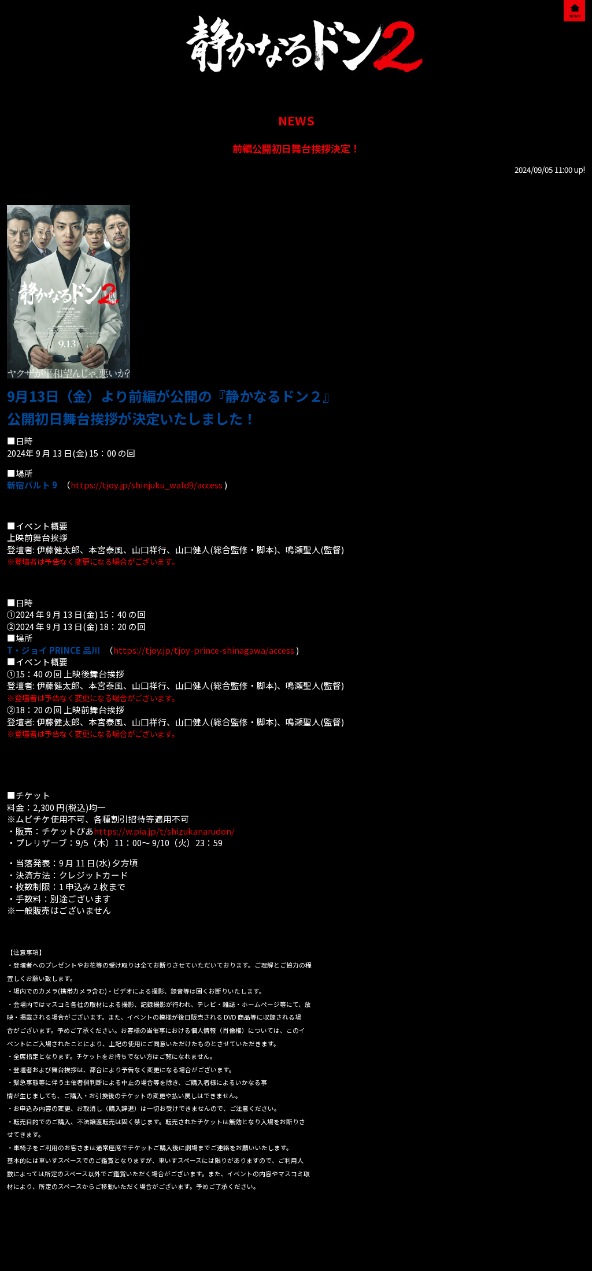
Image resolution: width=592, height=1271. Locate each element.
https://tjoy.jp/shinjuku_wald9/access (147, 485)
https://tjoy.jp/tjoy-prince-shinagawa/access (203, 650)
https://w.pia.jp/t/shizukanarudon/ (164, 831)
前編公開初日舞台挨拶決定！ (296, 148)
